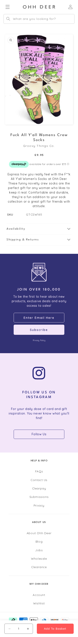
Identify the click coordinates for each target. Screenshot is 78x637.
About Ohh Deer (39, 533)
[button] (39, 229)
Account (39, 595)
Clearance (39, 567)
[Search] (8, 19)
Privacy (39, 505)
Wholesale (39, 558)
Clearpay (39, 488)
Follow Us (39, 434)
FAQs (39, 471)
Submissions (39, 497)
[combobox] (39, 19)
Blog (39, 541)
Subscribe (39, 330)
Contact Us (39, 480)
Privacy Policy (39, 340)
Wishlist (39, 603)
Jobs (39, 550)
